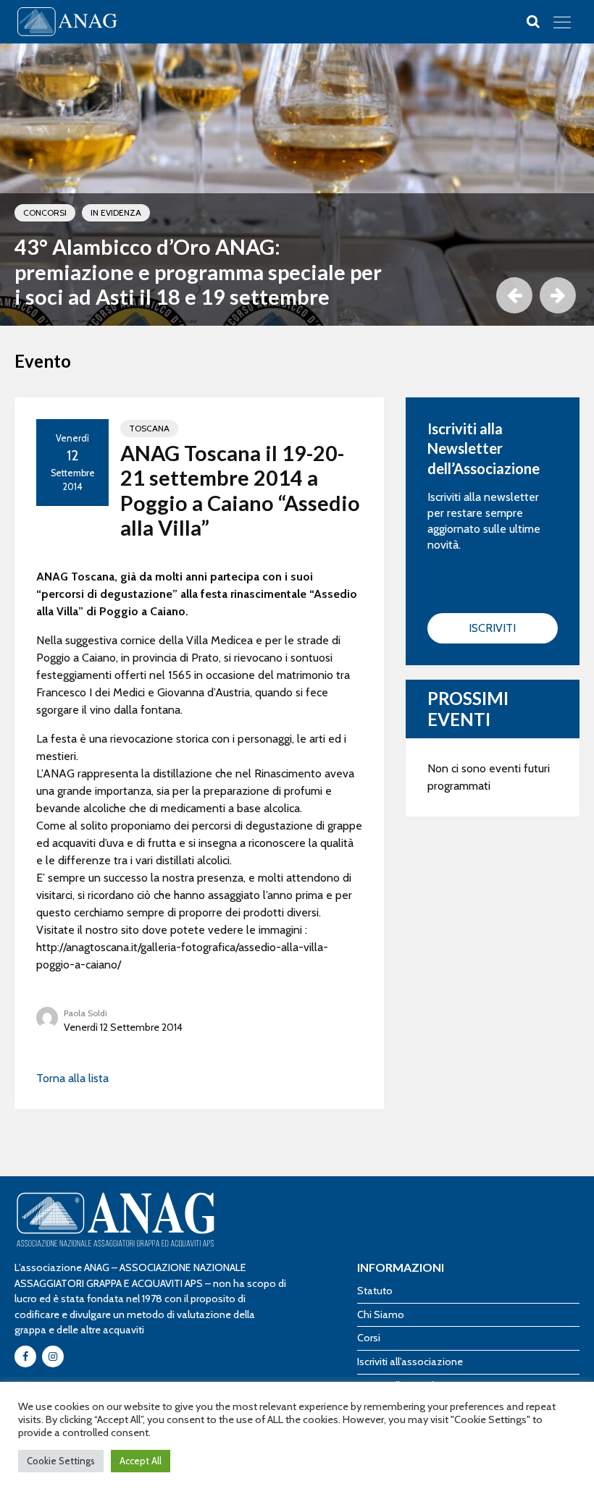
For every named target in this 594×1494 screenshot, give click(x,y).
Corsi (368, 1337)
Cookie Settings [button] (61, 1460)
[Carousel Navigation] (532, 295)
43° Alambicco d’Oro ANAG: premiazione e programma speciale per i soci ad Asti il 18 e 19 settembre (198, 272)
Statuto (375, 1290)
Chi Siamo (380, 1314)
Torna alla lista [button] (72, 1078)
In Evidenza (116, 212)
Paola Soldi (85, 1013)
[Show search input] (533, 22)
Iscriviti (492, 628)
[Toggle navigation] (562, 21)
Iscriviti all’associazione (410, 1361)
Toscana (149, 428)
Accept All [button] (141, 1460)
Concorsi (45, 212)
